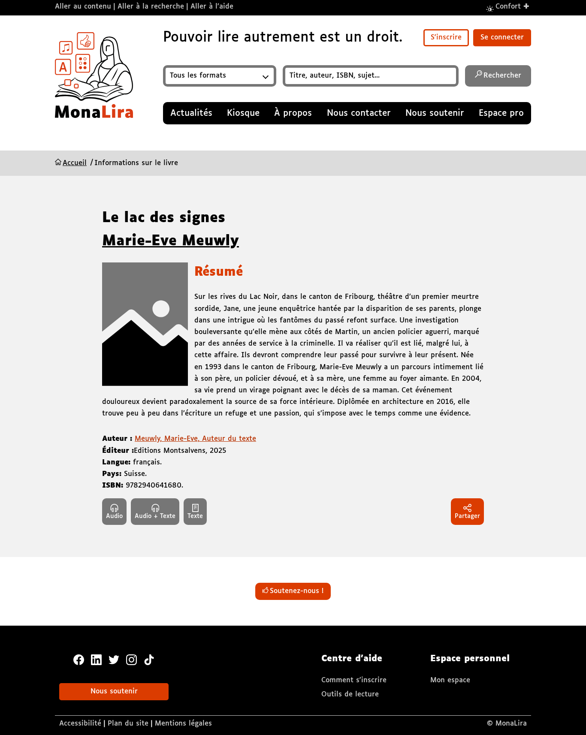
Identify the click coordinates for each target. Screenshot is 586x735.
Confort (512, 6)
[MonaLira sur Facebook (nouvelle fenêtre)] (78, 659)
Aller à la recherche (151, 6)
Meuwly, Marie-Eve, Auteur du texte (195, 439)
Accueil (75, 163)
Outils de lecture (350, 694)
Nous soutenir (114, 691)
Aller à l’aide (211, 6)
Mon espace (450, 680)
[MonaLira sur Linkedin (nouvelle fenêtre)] (96, 659)
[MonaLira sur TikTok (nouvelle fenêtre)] (149, 659)
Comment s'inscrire (354, 680)
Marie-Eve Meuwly (170, 241)
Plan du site (128, 723)
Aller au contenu (83, 6)
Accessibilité (80, 723)
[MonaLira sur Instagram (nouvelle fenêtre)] (131, 659)
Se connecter (502, 37)
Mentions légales (183, 723)
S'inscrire (446, 37)
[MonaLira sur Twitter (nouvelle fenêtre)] (114, 659)
